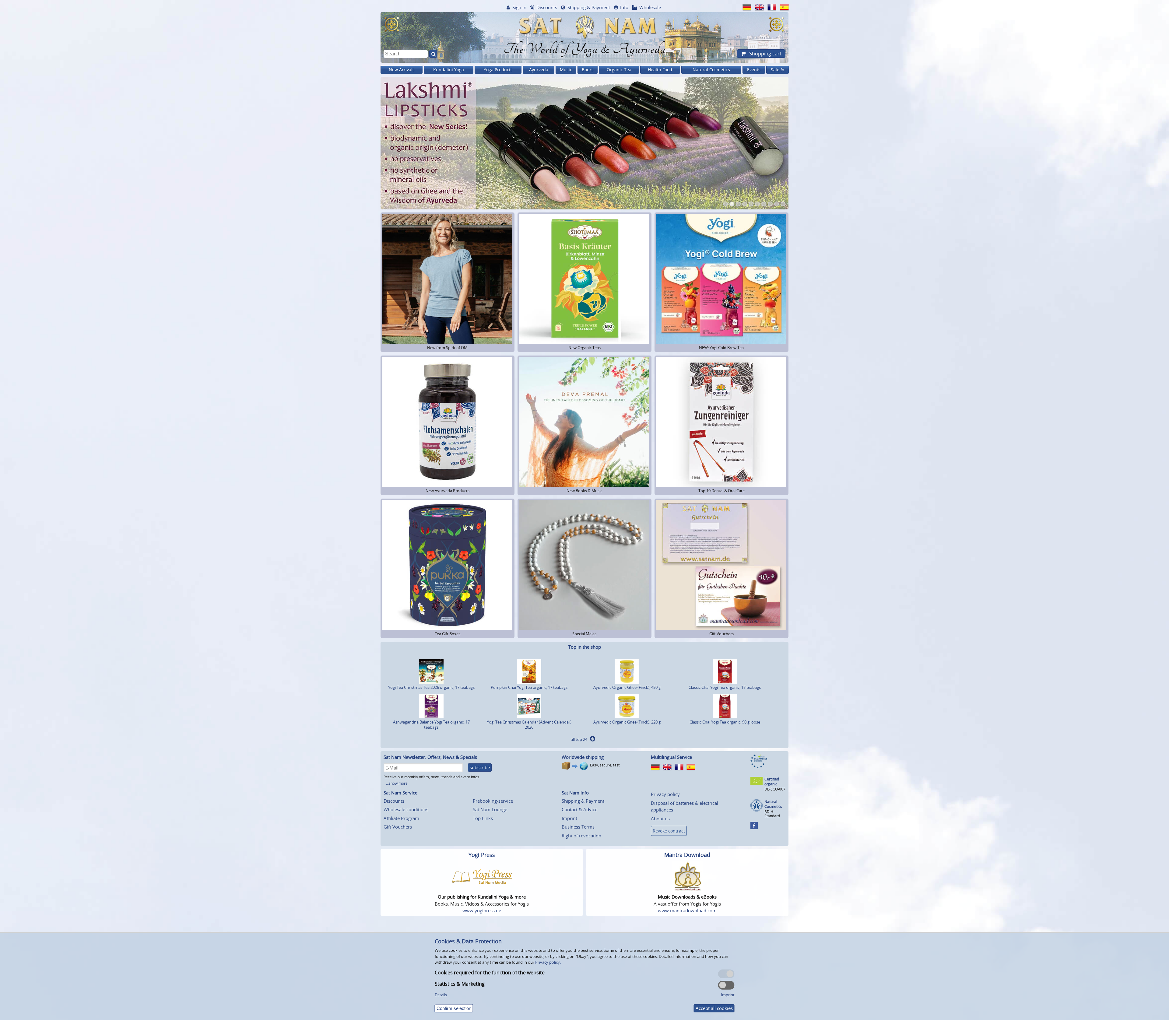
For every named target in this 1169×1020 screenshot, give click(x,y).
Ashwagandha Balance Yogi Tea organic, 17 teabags (431, 724)
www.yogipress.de (481, 910)
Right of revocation (581, 835)
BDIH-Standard (772, 813)
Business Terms (578, 827)
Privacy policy (665, 794)
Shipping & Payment (588, 7)
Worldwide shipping (583, 757)
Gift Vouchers (398, 827)
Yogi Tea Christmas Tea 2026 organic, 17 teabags (431, 687)
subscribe (480, 767)
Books (588, 69)
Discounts (546, 7)
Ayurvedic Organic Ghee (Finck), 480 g (627, 687)
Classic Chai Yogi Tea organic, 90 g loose (725, 722)
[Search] (433, 54)
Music (566, 69)
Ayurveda (538, 69)
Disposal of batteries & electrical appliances (684, 806)
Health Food (660, 69)
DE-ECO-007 (774, 789)
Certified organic (771, 781)
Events (753, 69)
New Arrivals (402, 69)
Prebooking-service (493, 801)
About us (660, 818)
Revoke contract (669, 831)
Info (624, 7)
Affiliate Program (401, 818)
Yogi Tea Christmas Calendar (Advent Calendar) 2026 (529, 724)
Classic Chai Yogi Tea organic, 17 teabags (725, 687)
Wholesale (650, 7)
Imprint (569, 818)
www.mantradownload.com (687, 910)
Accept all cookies (714, 1008)
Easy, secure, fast (605, 765)
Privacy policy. (548, 962)
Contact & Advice (579, 809)
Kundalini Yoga (448, 69)
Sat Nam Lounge (490, 809)
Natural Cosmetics (711, 69)
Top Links (483, 818)
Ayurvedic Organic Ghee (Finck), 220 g (627, 722)
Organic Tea (619, 69)
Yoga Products (498, 69)
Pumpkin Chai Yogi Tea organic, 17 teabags (529, 687)
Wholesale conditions (406, 809)
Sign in (519, 7)
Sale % (777, 69)
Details (441, 994)
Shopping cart (764, 53)
